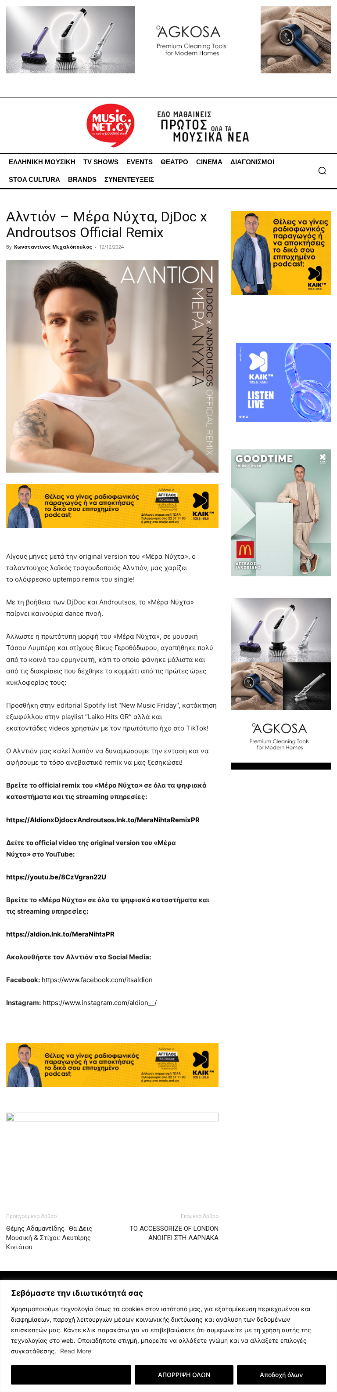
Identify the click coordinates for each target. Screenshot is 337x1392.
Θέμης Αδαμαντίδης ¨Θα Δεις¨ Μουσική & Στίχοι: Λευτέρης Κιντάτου (50, 1238)
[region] (168, 1336)
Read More (75, 1351)
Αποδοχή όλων (281, 1374)
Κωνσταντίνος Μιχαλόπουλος (53, 246)
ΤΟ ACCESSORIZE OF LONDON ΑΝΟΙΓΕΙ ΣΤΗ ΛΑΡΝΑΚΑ (174, 1233)
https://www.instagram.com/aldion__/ (100, 1002)
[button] (322, 170)
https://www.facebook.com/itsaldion (97, 980)
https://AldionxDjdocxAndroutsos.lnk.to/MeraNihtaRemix (103, 820)
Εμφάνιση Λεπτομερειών (71, 1374)
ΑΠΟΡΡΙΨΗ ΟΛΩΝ (184, 1374)
